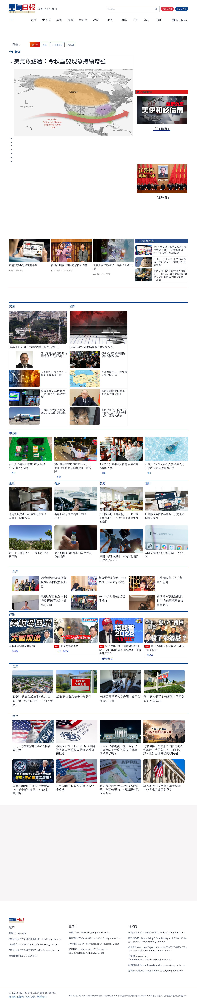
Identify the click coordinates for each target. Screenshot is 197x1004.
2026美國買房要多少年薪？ (73, 696)
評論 (12, 614)
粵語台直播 (167, 8)
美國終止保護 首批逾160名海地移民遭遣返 (53, 411)
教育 (102, 483)
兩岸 (104, 473)
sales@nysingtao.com (51, 938)
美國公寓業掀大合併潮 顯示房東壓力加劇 (120, 698)
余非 (59, 651)
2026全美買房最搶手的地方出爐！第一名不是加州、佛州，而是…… (32, 700)
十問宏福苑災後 (66, 646)
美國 (59, 19)
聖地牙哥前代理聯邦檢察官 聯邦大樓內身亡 (54, 355)
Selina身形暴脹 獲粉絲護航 (111, 598)
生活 (12, 483)
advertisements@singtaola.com (149, 941)
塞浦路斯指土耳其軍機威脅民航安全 (114, 373)
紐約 (13, 270)
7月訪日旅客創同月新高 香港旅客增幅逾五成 (119, 466)
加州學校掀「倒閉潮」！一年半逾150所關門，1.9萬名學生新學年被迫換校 (119, 517)
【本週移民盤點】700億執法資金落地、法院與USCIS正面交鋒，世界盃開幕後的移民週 (163, 749)
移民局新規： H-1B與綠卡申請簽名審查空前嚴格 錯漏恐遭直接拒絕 (75, 749)
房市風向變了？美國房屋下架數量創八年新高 (164, 698)
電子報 (46, 19)
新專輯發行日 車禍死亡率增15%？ (70, 516)
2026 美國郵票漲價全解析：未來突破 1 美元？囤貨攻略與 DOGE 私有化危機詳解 (170, 250)
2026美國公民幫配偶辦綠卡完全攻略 (75, 787)
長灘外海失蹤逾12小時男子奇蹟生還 (112, 267)
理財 (148, 483)
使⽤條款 (30, 996)
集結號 (66, 651)
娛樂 (124, 19)
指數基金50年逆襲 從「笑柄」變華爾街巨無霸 (54, 393)
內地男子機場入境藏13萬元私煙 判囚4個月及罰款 (27, 466)
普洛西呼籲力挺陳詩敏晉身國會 (69, 265)
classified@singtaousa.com (105, 943)
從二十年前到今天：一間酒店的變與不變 (28, 554)
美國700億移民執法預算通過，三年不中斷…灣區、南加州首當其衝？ (32, 789)
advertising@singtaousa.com (106, 938)
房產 (135, 19)
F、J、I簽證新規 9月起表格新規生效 (31, 747)
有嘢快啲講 (107, 658)
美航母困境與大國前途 (22, 646)
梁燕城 (150, 654)
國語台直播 (182, 8)
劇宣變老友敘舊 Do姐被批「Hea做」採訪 (112, 580)
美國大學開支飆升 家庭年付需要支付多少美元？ (119, 558)
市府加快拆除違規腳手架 (23, 265)
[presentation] (73, 102)
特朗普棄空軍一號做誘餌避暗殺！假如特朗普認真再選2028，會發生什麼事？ (120, 649)
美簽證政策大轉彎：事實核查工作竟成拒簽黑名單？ (162, 787)
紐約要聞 (19, 270)
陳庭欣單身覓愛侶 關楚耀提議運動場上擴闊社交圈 (53, 600)
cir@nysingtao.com (50, 949)
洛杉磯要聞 (106, 274)
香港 (13, 473)
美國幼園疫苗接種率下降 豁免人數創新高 (72, 554)
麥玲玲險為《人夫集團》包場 (170, 580)
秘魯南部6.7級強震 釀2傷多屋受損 (91, 347)
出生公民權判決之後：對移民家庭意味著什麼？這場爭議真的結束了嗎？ (118, 749)
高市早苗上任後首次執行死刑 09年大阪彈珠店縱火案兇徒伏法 (114, 412)
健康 (57, 483)
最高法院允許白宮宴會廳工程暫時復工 (33, 347)
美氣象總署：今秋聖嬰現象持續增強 (60, 61)
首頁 (33, 19)
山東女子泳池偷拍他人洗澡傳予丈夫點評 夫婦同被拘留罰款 (164, 466)
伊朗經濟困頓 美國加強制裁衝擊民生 (113, 355)
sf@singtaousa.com (98, 932)
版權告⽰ (42, 996)
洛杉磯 (98, 274)
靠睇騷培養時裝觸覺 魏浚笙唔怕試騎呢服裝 (53, 582)
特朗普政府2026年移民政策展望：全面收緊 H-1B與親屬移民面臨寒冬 (119, 789)
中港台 (83, 19)
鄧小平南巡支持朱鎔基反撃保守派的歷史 (164, 647)
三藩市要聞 (67, 270)
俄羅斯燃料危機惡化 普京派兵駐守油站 (113, 392)
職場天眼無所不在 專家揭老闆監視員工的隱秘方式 (27, 516)
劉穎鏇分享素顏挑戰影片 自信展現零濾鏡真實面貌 (170, 600)
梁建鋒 (15, 651)
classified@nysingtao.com (44, 944)
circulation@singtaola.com (157, 950)
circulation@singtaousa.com (89, 952)
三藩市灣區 (57, 270)
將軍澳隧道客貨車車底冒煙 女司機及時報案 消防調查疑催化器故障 (72, 467)
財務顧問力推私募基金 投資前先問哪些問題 (164, 516)
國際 (70, 19)
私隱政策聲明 (16, 996)
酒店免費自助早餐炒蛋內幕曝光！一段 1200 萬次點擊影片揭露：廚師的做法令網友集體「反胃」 (170, 275)
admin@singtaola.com (172, 932)
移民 (147, 19)
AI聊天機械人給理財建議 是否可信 (164, 554)
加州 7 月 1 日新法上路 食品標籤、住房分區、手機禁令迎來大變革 (170, 261)
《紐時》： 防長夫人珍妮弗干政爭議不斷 (53, 373)
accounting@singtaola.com (156, 959)
